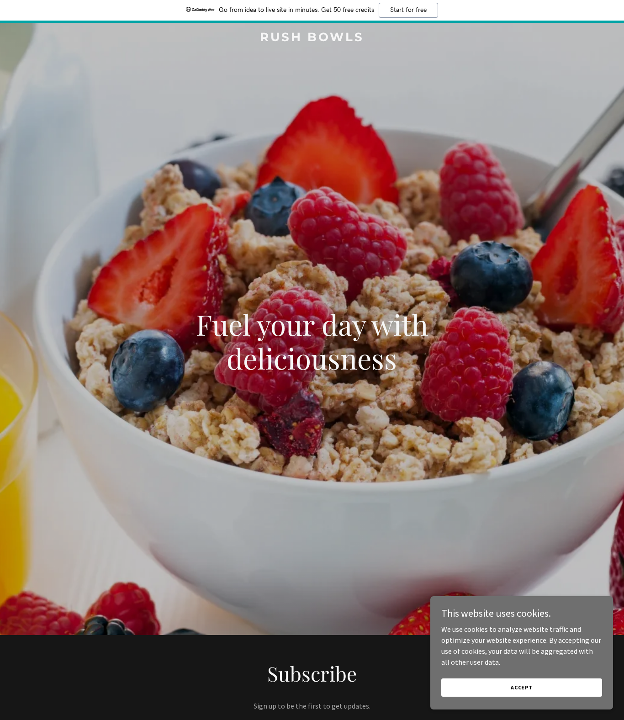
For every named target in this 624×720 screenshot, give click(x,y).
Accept (522, 687)
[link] (311, 38)
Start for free (408, 10)
